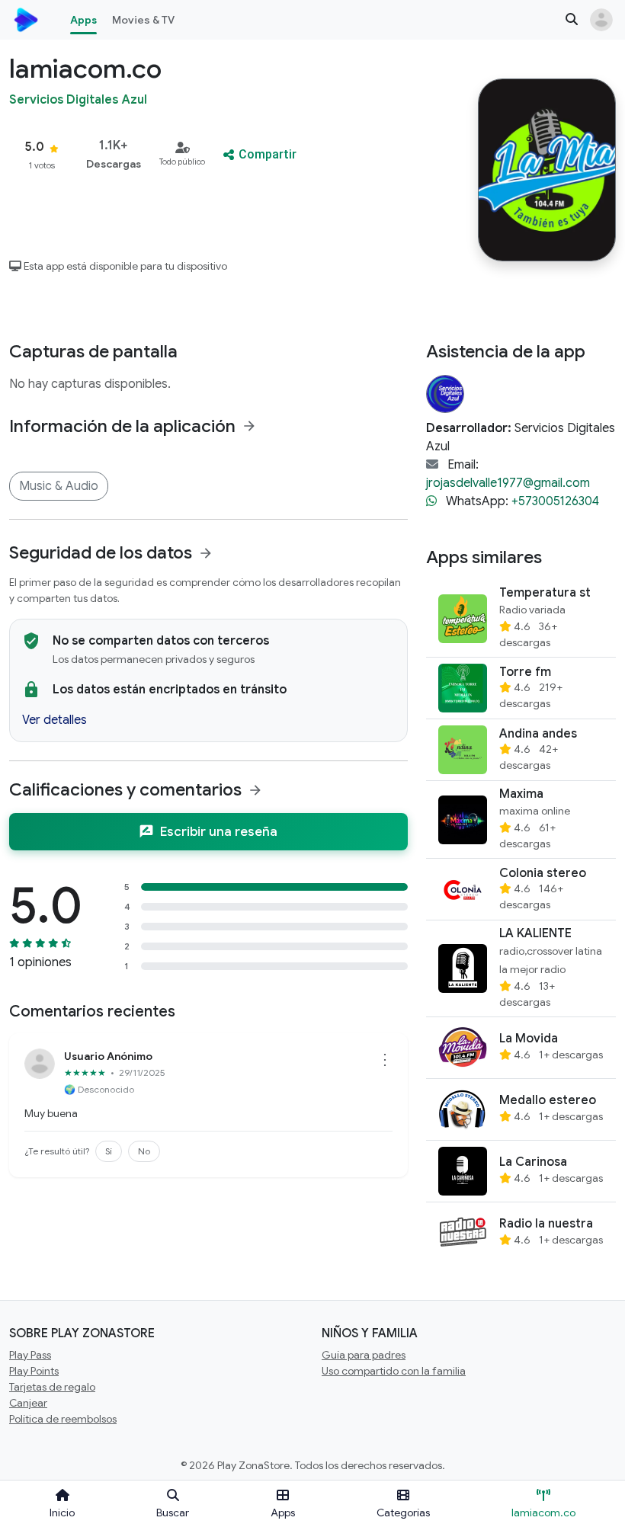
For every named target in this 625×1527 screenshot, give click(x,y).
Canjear (28, 1403)
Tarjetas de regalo (52, 1387)
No (144, 1151)
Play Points (34, 1371)
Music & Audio (58, 486)
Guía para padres (363, 1355)
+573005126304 (555, 501)
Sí (108, 1151)
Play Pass (30, 1355)
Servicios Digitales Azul (78, 99)
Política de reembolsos (63, 1419)
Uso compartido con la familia (394, 1371)
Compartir (267, 154)
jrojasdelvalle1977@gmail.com (508, 483)
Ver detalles (54, 720)
